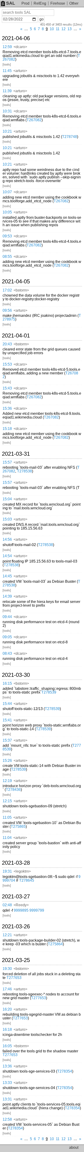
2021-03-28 (16, 863)
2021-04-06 (16, 38)
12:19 (7, 781)
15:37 (7, 740)
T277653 (14, 978)
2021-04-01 (16, 335)
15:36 (7, 408)
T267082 (34, 120)
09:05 (7, 637)
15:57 (7, 462)
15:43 (7, 388)
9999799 (36, 910)
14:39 (7, 596)
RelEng (40, 3)
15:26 (7, 761)
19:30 (7, 969)
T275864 (55, 944)
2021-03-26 (16, 926)
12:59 (7, 47)
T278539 (48, 692)
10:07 (7, 192)
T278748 (69, 137)
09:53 (7, 236)
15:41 (7, 720)
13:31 (7, 1099)
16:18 (7, 1029)
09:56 (7, 310)
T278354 (64, 1071)
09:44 (7, 617)
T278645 (26, 880)
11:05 (7, 817)
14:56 (7, 539)
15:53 (7, 364)
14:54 (7, 556)
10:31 (7, 111)
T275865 (18, 826)
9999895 (21, 910)
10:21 (7, 131)
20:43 (7, 344)
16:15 (7, 683)
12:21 (7, 935)
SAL (10, 3)
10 (52, 29)
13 (69, 29)
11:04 (7, 838)
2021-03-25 (16, 960)
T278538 (24, 471)
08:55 (7, 257)
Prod (25, 3)
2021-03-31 (16, 454)
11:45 (7, 71)
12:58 (7, 1119)
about (73, 1147)
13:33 (7, 1083)
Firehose (57, 3)
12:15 (7, 801)
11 (58, 29)
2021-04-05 (16, 281)
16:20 (7, 1009)
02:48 (7, 905)
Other (73, 3)
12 (63, 29)
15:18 (7, 429)
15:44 (7, 704)
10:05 (7, 212)
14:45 (7, 576)
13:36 (7, 1066)
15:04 (7, 499)
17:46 (7, 989)
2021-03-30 (16, 675)
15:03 (7, 519)
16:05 (7, 1046)
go (41, 19)
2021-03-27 (16, 896)
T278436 (13, 790)
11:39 (7, 91)
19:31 (7, 871)
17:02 (7, 290)
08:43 (7, 653)
